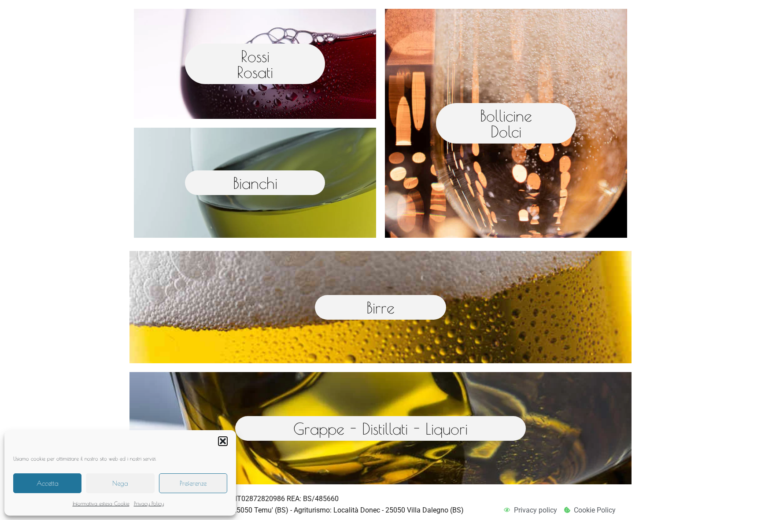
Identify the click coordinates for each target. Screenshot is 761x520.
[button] (222, 441)
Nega (120, 483)
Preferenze (193, 483)
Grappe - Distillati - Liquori (380, 428)
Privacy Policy (149, 503)
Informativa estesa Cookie (101, 503)
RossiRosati (255, 64)
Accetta (48, 483)
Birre (380, 307)
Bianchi (255, 182)
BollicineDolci (506, 123)
